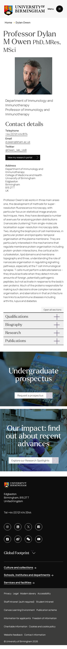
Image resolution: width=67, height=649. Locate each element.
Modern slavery (28, 593)
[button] (33, 317)
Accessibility (44, 593)
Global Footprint (16, 553)
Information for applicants (17, 618)
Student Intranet (45, 601)
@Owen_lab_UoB (16, 150)
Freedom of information (44, 618)
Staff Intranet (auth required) (19, 601)
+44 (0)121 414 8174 (16, 134)
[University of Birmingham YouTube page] (38, 539)
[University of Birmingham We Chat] (28, 539)
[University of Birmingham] (24, 9)
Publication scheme (46, 609)
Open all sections (52, 309)
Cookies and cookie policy (42, 626)
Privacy (7, 593)
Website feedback (13, 634)
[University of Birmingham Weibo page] (17, 539)
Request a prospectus (30, 395)
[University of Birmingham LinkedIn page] (17, 526)
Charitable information (15, 626)
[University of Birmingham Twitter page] (28, 526)
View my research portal (20, 157)
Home (8, 22)
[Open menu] (59, 8)
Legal (16, 593)
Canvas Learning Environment (19, 609)
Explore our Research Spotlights (30, 460)
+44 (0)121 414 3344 (19, 512)
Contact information (35, 634)
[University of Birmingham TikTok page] (7, 539)
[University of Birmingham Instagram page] (7, 526)
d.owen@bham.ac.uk (17, 142)
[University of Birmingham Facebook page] (38, 526)
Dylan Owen (23, 22)
